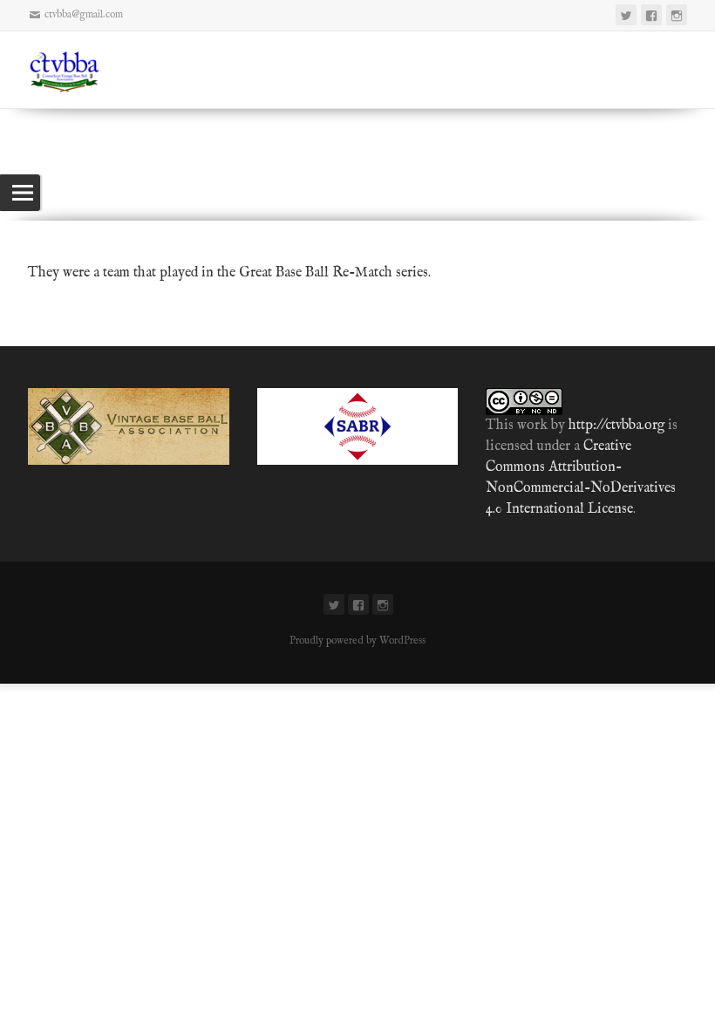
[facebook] (651, 14)
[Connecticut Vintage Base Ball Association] (73, 69)
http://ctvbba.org (616, 425)
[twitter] (626, 14)
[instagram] (676, 14)
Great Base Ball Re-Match (315, 273)
